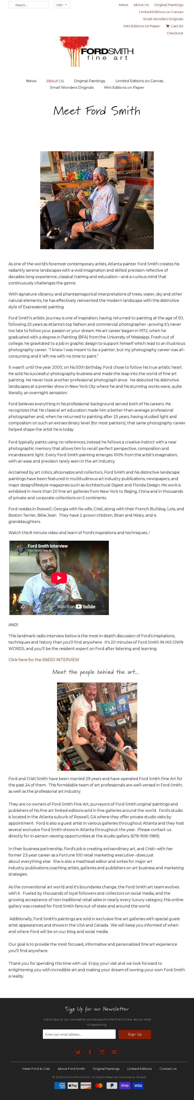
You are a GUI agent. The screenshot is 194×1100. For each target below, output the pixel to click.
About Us (141, 5)
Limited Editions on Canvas (161, 12)
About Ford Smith (71, 1068)
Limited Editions (139, 1068)
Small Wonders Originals (163, 19)
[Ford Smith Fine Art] (97, 43)
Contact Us (167, 1068)
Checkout (175, 33)
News (123, 5)
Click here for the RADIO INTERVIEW (44, 659)
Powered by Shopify (133, 1077)
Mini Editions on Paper (141, 26)
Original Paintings (168, 5)
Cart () (176, 26)
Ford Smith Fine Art (76, 1077)
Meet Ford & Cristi (36, 1068)
